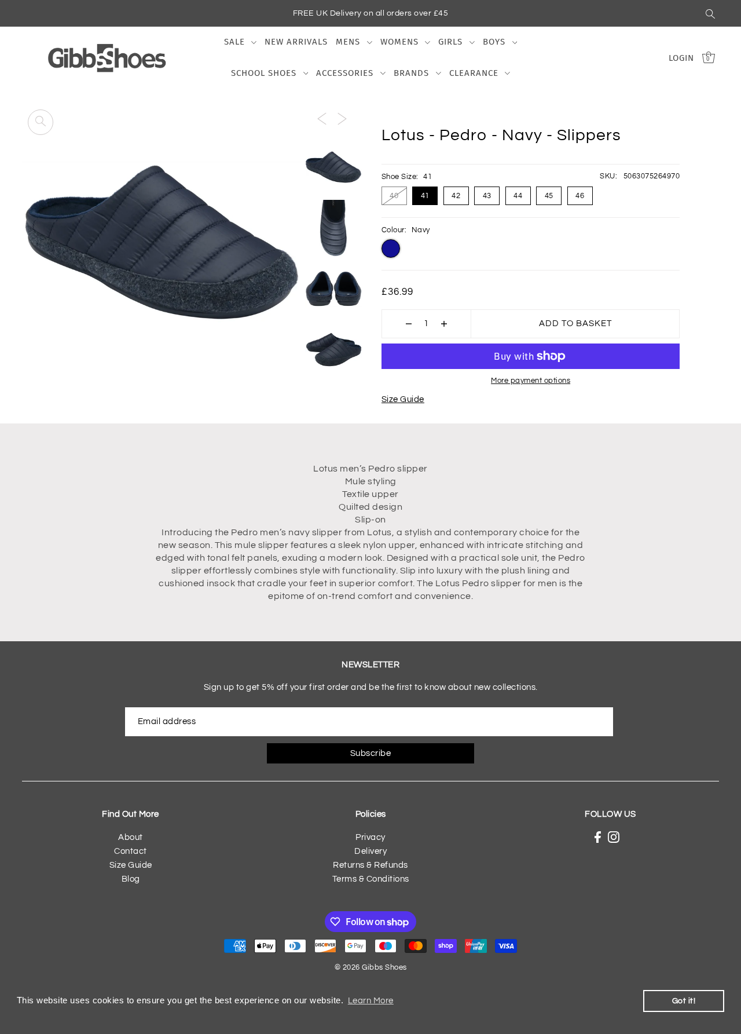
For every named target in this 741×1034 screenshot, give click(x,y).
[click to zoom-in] (40, 122)
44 (517, 196)
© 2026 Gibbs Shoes (371, 967)
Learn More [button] (371, 1000)
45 (549, 196)
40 (394, 196)
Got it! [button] (684, 1000)
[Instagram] (613, 837)
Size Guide (402, 399)
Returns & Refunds (370, 865)
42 (456, 196)
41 (425, 196)
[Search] (710, 13)
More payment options (530, 381)
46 (579, 196)
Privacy (370, 837)
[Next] (342, 119)
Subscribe (370, 753)
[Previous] (322, 119)
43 (487, 196)
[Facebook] (598, 837)
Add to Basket (575, 323)
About (130, 837)
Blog (131, 879)
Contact (130, 851)
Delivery (370, 851)
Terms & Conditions (370, 879)
